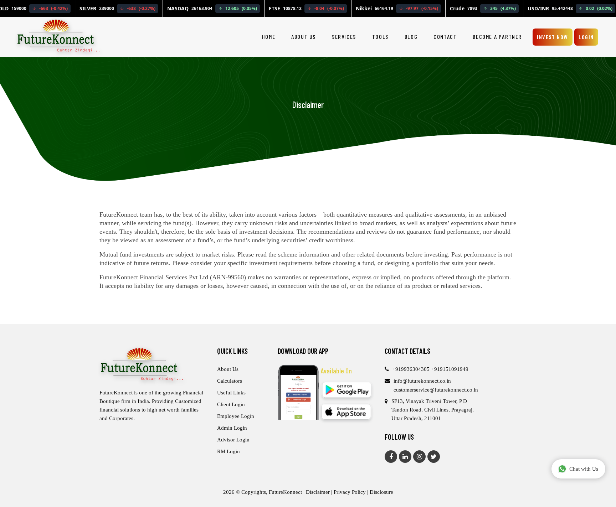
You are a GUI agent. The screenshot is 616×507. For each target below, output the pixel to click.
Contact (445, 36)
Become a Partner (497, 36)
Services (344, 36)
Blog (411, 36)
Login (586, 36)
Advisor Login (233, 440)
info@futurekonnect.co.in (422, 381)
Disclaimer (318, 492)
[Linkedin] (405, 456)
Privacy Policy (350, 492)
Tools (380, 36)
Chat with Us (583, 469)
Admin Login (232, 428)
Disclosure (381, 492)
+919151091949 (449, 369)
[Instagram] (419, 456)
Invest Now (552, 36)
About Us (303, 36)
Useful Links (231, 392)
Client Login (231, 404)
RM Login (228, 451)
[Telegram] (433, 456)
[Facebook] (391, 456)
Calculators (229, 381)
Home (268, 36)
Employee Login (235, 416)
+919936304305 (411, 369)
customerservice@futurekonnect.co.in (436, 390)
